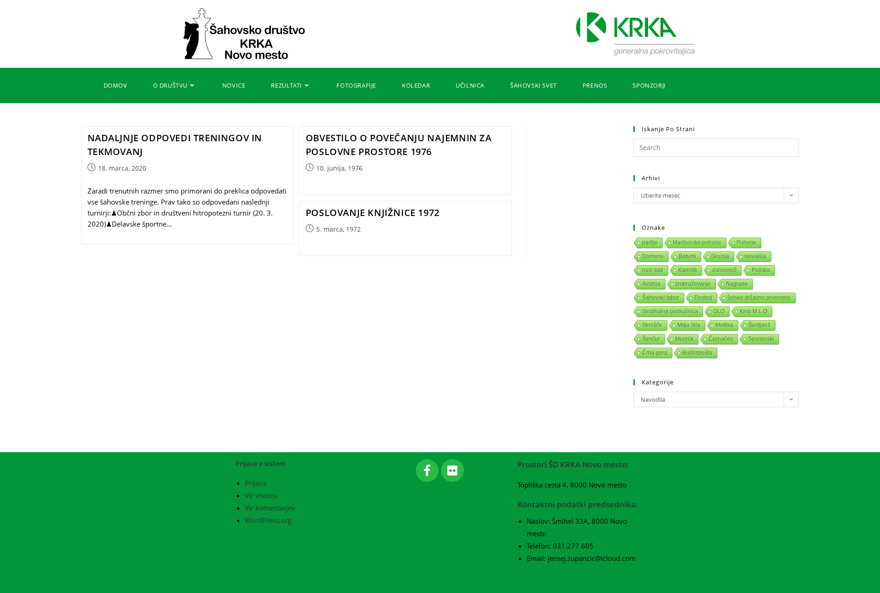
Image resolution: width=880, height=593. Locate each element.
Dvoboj (703, 297)
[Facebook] (427, 470)
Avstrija (651, 284)
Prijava (255, 483)
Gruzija (720, 256)
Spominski (761, 339)
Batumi (687, 256)
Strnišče (652, 325)
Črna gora (654, 352)
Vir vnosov (261, 495)
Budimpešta (697, 352)
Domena (653, 256)
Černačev (721, 339)
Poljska (761, 270)
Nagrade (737, 284)
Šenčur (651, 339)
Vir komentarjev (270, 507)
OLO (719, 311)
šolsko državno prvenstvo (759, 297)
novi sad (652, 270)
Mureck (684, 339)
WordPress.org (268, 520)
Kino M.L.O (753, 311)
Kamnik (687, 270)
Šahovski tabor (660, 297)
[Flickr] (452, 470)
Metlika (724, 325)
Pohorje (746, 242)
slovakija (755, 256)
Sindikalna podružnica (670, 311)
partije (650, 242)
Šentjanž (759, 325)
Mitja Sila (688, 325)
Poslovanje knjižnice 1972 (373, 212)
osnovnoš (724, 270)
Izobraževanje (693, 284)
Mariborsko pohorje (697, 242)
